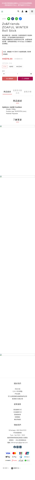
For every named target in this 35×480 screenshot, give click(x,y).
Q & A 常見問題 (17, 391)
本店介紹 (17, 389)
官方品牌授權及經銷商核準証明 (17, 396)
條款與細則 (17, 419)
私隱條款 (17, 417)
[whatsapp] (16, 18)
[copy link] (20, 18)
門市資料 (17, 394)
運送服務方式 (17, 409)
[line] (8, 18)
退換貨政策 (17, 414)
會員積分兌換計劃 (17, 399)
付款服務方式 (17, 412)
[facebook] (12, 18)
